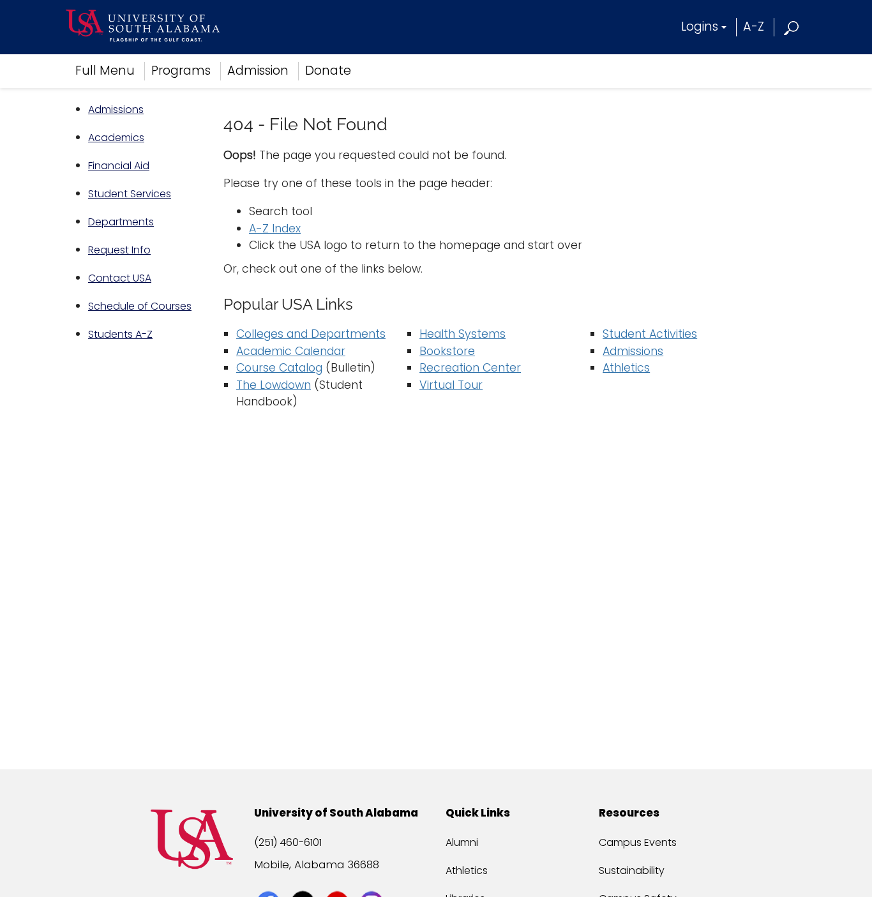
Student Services (129, 193)
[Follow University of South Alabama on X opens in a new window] (304, 879)
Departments (121, 222)
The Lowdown (273, 385)
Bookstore (447, 351)
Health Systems (462, 334)
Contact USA (119, 278)
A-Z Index (275, 228)
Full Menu (105, 70)
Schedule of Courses (140, 306)
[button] (791, 26)
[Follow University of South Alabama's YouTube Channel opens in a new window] (338, 879)
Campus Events (638, 842)
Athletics (626, 367)
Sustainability (632, 870)
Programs (181, 70)
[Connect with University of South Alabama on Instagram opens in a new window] (373, 879)
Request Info (119, 250)
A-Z (753, 26)
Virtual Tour (451, 385)
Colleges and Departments (311, 334)
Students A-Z (120, 334)
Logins (699, 26)
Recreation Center (470, 367)
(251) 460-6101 (288, 842)
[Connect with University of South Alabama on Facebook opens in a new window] (269, 879)
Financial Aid (118, 165)
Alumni (462, 842)
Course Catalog (279, 367)
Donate (328, 70)
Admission (258, 70)
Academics (116, 137)
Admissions (116, 109)
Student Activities (650, 334)
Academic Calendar (290, 351)
